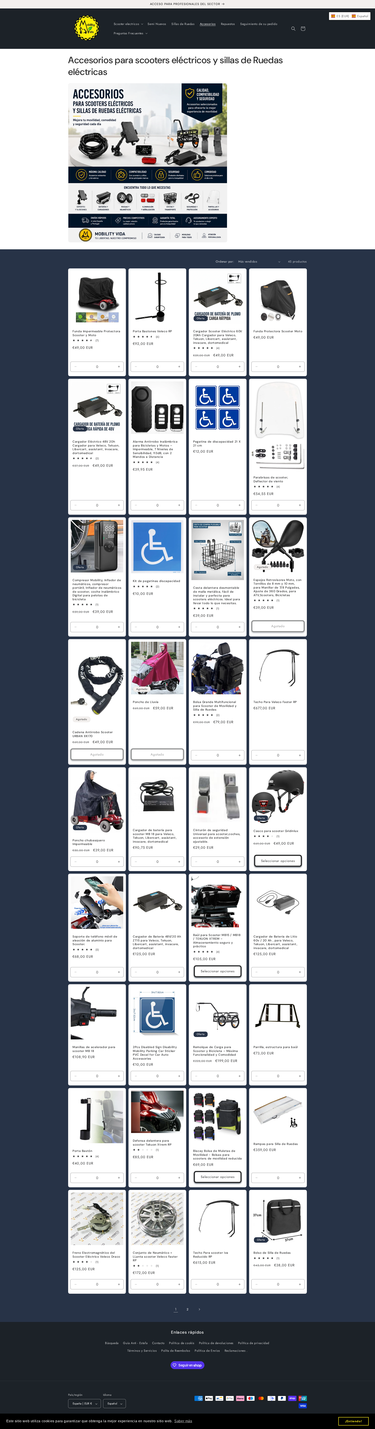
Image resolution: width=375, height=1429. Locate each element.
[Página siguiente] (199, 1309)
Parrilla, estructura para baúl (275, 1047)
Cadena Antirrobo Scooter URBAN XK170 (92, 734)
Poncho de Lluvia (146, 702)
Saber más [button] (183, 1421)
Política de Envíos (207, 1351)
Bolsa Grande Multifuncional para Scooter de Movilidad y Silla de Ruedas (215, 705)
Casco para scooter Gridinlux (275, 831)
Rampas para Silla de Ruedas (275, 1144)
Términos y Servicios (142, 1351)
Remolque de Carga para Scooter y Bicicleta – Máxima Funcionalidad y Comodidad (215, 1051)
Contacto (158, 1343)
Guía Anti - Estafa (135, 1343)
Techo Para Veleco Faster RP (275, 702)
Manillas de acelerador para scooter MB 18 (93, 1049)
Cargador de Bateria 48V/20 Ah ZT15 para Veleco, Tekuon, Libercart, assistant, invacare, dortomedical (157, 942)
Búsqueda (112, 1343)
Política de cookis (181, 1343)
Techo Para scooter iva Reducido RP (210, 1255)
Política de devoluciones (216, 1343)
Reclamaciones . (236, 1351)
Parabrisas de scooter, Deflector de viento (270, 479)
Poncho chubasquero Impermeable (88, 842)
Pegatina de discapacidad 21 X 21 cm (217, 443)
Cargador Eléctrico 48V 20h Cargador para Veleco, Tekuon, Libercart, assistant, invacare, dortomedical (95, 447)
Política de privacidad (253, 1343)
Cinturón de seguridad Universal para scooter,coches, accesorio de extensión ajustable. (216, 836)
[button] (128, 23)
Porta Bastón (82, 1151)
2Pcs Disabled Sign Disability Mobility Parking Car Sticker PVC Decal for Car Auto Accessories (155, 1052)
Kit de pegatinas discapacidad (156, 581)
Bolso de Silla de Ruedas (272, 1253)
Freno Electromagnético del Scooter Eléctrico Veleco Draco (96, 1255)
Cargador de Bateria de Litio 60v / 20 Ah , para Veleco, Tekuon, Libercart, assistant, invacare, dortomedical (275, 942)
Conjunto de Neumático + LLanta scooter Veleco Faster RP (155, 1256)
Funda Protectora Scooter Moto (277, 331)
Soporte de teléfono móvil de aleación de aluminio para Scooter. (94, 940)
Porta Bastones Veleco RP (152, 331)
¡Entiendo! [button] (353, 1421)
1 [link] (176, 1309)
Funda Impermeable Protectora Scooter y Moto (96, 333)
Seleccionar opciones (278, 860)
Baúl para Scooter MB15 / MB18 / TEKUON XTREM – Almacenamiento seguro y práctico (216, 940)
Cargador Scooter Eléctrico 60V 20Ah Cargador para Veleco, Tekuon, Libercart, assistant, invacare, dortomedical (217, 337)
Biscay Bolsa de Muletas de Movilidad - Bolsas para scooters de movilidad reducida (217, 1154)
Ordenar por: (225, 261)
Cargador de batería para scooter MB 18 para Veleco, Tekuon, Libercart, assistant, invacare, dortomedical (155, 836)
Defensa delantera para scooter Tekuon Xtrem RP (152, 1143)
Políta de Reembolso (175, 1351)
